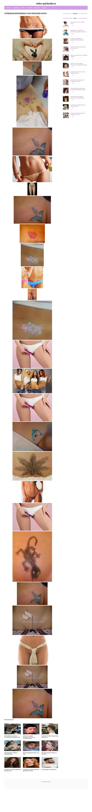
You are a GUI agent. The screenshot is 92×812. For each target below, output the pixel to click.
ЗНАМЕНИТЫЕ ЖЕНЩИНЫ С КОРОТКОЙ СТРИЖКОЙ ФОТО (77, 97)
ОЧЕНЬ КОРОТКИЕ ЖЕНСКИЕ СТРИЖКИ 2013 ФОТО (77, 80)
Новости (8, 7)
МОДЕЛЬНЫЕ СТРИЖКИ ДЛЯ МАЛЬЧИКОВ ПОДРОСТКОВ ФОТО (78, 31)
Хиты (23, 7)
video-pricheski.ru (46, 3)
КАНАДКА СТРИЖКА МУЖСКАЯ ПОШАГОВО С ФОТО (77, 114)
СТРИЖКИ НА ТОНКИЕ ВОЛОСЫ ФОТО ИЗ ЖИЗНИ (77, 105)
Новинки (30, 7)
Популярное (16, 7)
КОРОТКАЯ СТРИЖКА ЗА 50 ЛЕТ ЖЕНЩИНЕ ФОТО (77, 72)
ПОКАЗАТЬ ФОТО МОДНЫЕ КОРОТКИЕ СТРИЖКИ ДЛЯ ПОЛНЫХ (78, 64)
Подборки (37, 7)
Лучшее (44, 7)
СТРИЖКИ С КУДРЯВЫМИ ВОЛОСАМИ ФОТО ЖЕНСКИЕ (77, 39)
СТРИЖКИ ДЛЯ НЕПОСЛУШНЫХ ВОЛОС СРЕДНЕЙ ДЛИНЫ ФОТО (77, 89)
